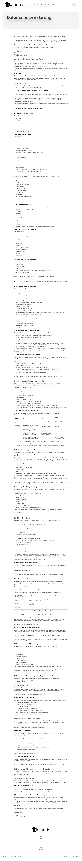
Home (41, 836)
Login (74, 4)
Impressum (77, 856)
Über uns (47, 4)
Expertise (30, 4)
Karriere (41, 847)
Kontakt (52, 4)
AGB (70, 856)
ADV (73, 856)
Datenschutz (65, 856)
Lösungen (36, 4)
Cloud (41, 4)
